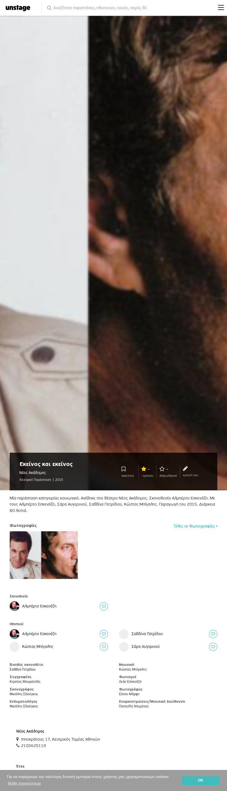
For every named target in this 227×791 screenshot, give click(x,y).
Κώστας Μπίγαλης (133, 669)
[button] (219, 8)
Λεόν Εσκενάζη (130, 682)
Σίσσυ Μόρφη (129, 694)
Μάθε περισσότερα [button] (24, 783)
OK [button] (200, 780)
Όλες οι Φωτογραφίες (195, 526)
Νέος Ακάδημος (30, 731)
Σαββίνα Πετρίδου (23, 669)
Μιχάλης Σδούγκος (24, 694)
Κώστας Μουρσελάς (25, 682)
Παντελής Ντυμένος (134, 706)
